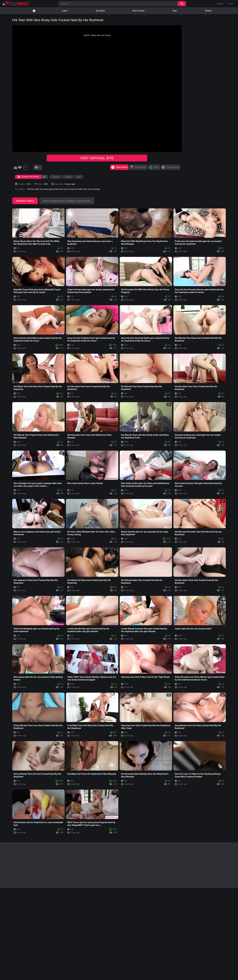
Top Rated (100, 10)
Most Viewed (138, 10)
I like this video (15, 167)
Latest (64, 10)
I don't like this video (19, 167)
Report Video (140, 167)
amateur (55, 177)
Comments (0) (172, 167)
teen (78, 177)
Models (208, 10)
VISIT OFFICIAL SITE (97, 158)
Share (156, 167)
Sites (174, 10)
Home (34, 11)
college (68, 177)
